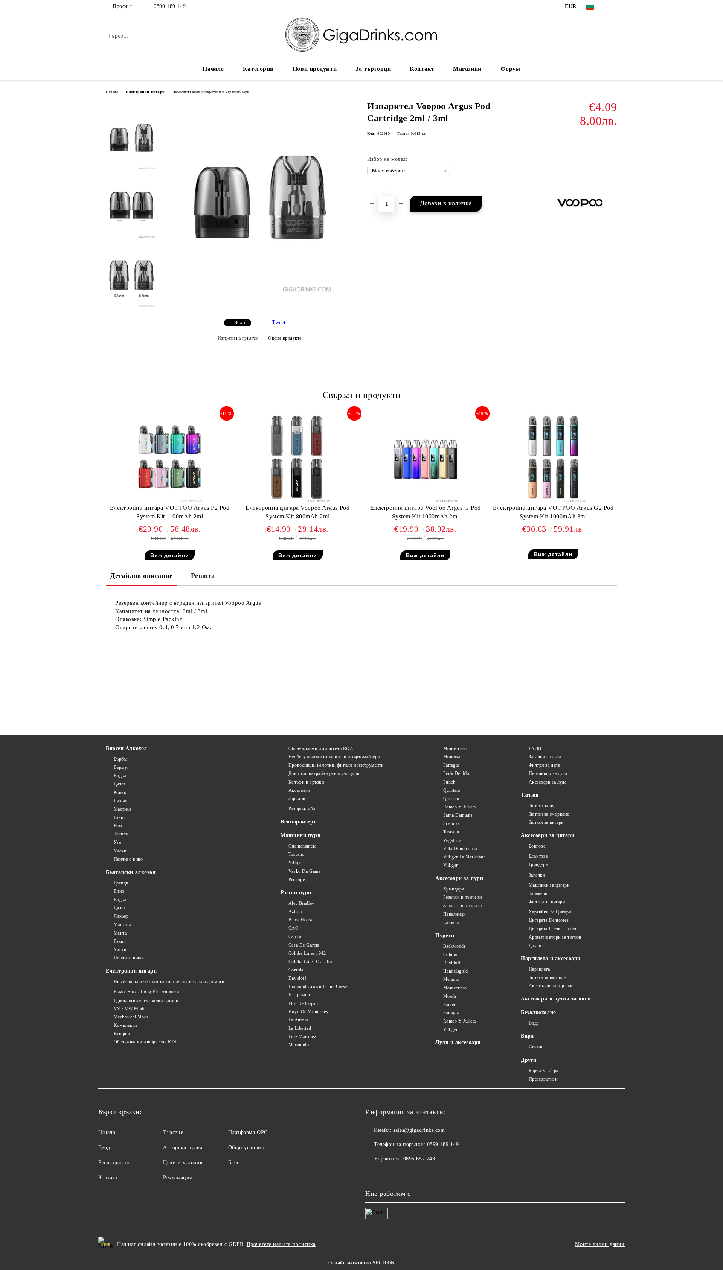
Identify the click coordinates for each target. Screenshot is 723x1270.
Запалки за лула (545, 756)
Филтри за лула (544, 765)
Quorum (451, 798)
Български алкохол (131, 872)
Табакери (538, 893)
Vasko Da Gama (304, 871)
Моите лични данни (600, 1244)
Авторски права (182, 1147)
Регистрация (113, 1162)
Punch (449, 782)
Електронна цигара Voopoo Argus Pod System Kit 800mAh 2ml (297, 512)
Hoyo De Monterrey (308, 1011)
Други (535, 945)
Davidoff (297, 978)
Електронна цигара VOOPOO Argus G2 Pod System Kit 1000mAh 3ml (553, 512)
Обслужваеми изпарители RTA (145, 1041)
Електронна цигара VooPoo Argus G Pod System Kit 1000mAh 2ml (425, 512)
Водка (120, 775)
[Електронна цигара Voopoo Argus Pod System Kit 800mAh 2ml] (297, 458)
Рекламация (177, 1177)
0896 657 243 (419, 1159)
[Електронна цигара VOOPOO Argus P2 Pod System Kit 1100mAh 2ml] (170, 458)
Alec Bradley (301, 903)
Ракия (120, 817)
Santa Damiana (458, 815)
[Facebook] (613, 6)
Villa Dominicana (460, 848)
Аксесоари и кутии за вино (556, 999)
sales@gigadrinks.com (419, 1130)
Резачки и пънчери (462, 897)
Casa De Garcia (303, 945)
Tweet (279, 322)
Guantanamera (302, 846)
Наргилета (539, 969)
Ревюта (203, 575)
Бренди (121, 883)
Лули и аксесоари (458, 1042)
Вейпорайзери (299, 822)
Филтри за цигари (547, 901)
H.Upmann (299, 994)
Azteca (295, 911)
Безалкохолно (538, 1012)
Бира (527, 1036)
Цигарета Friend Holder (553, 928)
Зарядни (296, 798)
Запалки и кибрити (462, 905)
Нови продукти (315, 69)
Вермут (121, 767)
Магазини (467, 69)
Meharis (451, 979)
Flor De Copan (303, 1003)
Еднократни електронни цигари (146, 1000)
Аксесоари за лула (547, 782)
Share (240, 322)
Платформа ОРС (248, 1132)
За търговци (373, 69)
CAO (293, 928)
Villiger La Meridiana (464, 857)
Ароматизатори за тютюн (555, 937)
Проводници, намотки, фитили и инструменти (336, 765)
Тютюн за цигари (546, 822)
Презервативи (543, 1079)
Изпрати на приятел (238, 338)
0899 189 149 (170, 6)
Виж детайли (169, 555)
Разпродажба (301, 808)
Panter (449, 1004)
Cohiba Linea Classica (310, 961)
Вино (119, 891)
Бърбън (121, 759)
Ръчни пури (296, 892)
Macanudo (298, 1044)
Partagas (451, 765)
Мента (120, 933)
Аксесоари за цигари (548, 835)
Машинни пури (300, 835)
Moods (450, 996)
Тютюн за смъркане (549, 814)
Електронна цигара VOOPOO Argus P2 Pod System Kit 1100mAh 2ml (170, 512)
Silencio (451, 823)
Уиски (120, 851)
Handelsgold (455, 971)
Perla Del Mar (457, 773)
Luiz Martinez (302, 1036)
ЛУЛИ (535, 748)
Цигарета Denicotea (549, 920)
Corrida (295, 970)
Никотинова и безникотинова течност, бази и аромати (169, 981)
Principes (297, 879)
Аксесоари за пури (459, 878)
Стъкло (536, 1046)
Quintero (452, 790)
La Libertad (299, 1028)
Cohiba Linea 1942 (307, 953)
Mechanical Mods (131, 1017)
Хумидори (453, 889)
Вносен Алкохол (126, 748)
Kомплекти (125, 1025)
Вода (534, 1023)
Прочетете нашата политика (281, 1244)
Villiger (295, 862)
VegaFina (452, 840)
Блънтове (538, 856)
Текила (121, 834)
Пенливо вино (128, 859)
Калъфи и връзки (306, 782)
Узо (117, 842)
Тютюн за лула (544, 805)
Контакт (422, 69)
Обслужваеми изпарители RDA (320, 748)
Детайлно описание (141, 575)
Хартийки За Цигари (550, 912)
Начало (213, 69)
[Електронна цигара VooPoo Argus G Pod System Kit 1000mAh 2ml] (425, 458)
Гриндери (538, 864)
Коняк (120, 792)
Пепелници (454, 914)
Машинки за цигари (549, 885)
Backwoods (454, 946)
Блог (233, 1162)
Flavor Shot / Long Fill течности (146, 991)
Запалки (537, 875)
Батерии (122, 1033)
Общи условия (246, 1147)
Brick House (300, 919)
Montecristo (455, 748)
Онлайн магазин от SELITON (361, 1262)
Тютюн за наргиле (547, 977)
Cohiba (450, 954)
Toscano (296, 854)
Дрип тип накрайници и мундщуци (323, 773)
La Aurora (298, 1020)
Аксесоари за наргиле (551, 985)
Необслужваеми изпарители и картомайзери (210, 92)
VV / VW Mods (129, 1008)
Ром (118, 825)
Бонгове (537, 846)
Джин (119, 784)
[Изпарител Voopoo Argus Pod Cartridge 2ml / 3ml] (259, 290)
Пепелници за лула (548, 773)
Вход (104, 1147)
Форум (510, 69)
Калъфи (451, 922)
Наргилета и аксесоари (551, 958)
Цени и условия (182, 1162)
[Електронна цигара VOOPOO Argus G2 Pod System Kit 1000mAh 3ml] (553, 458)
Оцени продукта (285, 338)
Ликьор (121, 800)
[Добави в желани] (611, 192)
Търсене (173, 1132)
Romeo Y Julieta (459, 807)
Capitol (295, 936)
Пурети (444, 935)
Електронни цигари (145, 92)
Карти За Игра (543, 1070)
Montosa (451, 756)
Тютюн (530, 795)
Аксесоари (299, 790)
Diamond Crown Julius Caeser (318, 986)
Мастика (122, 809)
